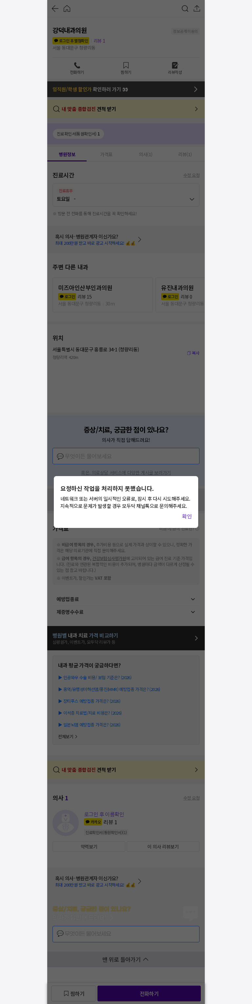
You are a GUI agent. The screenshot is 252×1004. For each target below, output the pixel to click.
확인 (187, 516)
